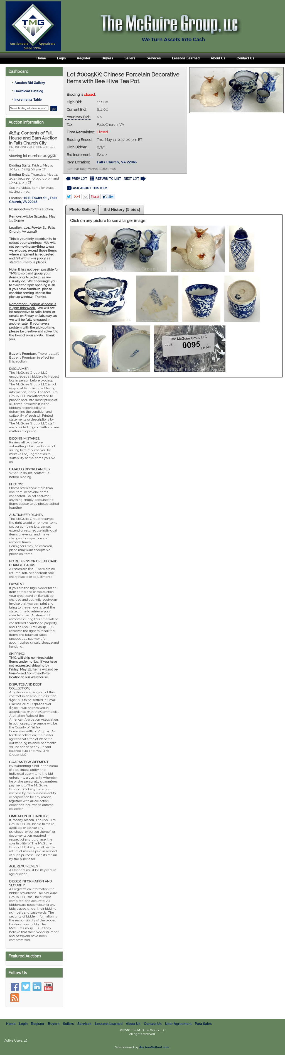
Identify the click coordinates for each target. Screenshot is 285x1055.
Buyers (107, 58)
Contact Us (245, 58)
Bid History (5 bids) (122, 209)
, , (33, 200)
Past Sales (203, 1024)
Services (154, 58)
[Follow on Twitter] (25, 986)
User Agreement (178, 1024)
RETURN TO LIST (108, 178)
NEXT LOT (131, 178)
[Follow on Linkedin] (37, 986)
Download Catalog (28, 91)
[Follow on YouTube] (48, 986)
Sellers (130, 58)
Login (61, 58)
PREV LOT (79, 178)
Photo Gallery (82, 209)
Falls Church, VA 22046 (117, 162)
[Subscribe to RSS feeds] (14, 997)
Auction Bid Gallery (29, 83)
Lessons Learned (186, 58)
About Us (218, 58)
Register (83, 58)
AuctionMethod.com (154, 1047)
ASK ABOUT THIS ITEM (90, 188)
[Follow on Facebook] (14, 986)
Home (41, 58)
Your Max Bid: (78, 117)
